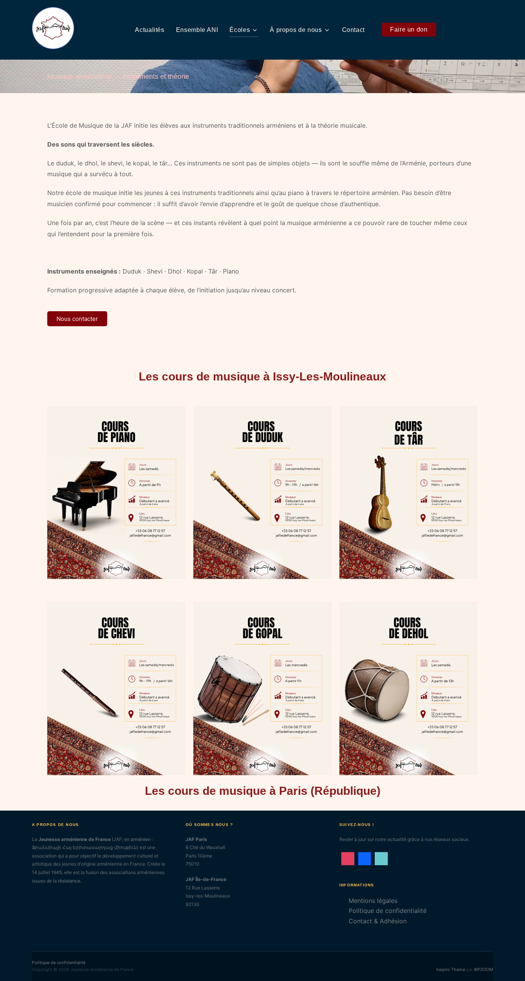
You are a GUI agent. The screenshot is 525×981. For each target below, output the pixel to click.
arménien (141, 839)
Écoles (239, 30)
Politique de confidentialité (388, 910)
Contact (353, 30)
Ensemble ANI (197, 30)
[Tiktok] (381, 858)
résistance (69, 881)
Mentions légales (373, 900)
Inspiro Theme (450, 969)
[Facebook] (364, 858)
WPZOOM (483, 969)
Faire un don (409, 29)
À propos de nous (296, 30)
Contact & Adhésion (378, 921)
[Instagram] (347, 858)
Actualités (149, 30)
